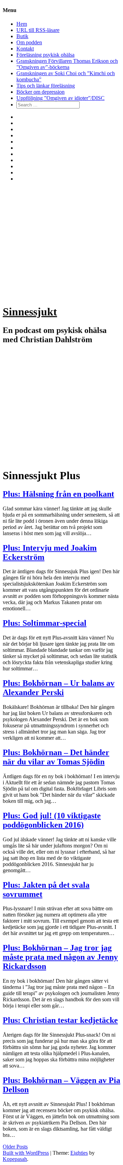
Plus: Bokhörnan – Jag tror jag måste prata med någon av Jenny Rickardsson (60, 957)
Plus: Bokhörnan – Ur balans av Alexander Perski (58, 688)
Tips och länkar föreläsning (45, 86)
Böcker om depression (40, 92)
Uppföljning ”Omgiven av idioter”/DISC (60, 98)
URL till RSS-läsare (37, 30)
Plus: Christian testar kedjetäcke (60, 1020)
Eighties (79, 1153)
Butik (22, 36)
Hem (21, 24)
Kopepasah (15, 1159)
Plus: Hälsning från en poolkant (58, 493)
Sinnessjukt (30, 311)
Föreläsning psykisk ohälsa (45, 55)
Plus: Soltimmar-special (44, 623)
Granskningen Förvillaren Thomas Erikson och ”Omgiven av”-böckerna (67, 64)
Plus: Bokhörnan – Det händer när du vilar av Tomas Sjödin (56, 757)
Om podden (29, 42)
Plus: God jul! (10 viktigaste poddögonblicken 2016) (52, 820)
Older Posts (15, 1147)
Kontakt (25, 48)
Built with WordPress (26, 1153)
